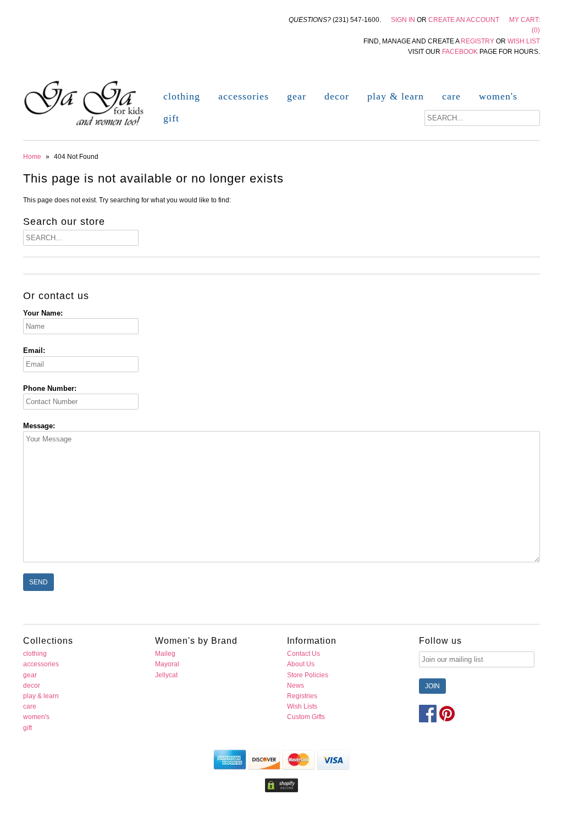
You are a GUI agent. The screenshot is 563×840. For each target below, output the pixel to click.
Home (32, 157)
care (451, 96)
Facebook (460, 52)
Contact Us (303, 653)
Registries (302, 696)
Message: (39, 426)
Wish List (523, 41)
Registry (477, 41)
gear (296, 96)
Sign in (403, 20)
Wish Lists (302, 706)
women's (498, 96)
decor (336, 96)
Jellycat (166, 675)
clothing (181, 96)
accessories (243, 96)
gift (171, 118)
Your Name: (43, 313)
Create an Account (463, 20)
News (295, 685)
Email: (34, 350)
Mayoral (167, 664)
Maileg (165, 653)
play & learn (395, 96)
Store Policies (307, 675)
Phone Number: (49, 388)
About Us (300, 664)
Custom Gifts (306, 717)
